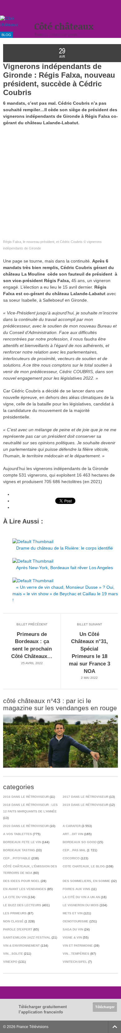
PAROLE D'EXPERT (17, 929)
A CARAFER (72, 826)
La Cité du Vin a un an (81, 897)
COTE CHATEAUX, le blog (84, 866)
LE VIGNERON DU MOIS (81, 905)
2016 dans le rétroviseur (26, 796)
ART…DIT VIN (73, 834)
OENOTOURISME (75, 921)
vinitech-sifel (75, 961)
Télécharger (104, 1007)
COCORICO (71, 858)
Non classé (13, 921)
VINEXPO (10, 961)
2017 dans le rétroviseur (85, 796)
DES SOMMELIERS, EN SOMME (86, 881)
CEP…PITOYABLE (16, 858)
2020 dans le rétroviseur (26, 826)
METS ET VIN (73, 913)
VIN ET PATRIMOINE (78, 945)
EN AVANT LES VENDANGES (24, 889)
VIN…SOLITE (13, 953)
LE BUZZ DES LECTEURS (22, 905)
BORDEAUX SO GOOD (79, 842)
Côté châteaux (63, 26)
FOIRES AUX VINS (76, 889)
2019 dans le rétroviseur (85, 805)
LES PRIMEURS (15, 913)
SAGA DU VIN (73, 929)
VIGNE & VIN (72, 937)
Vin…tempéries (76, 953)
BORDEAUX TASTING (19, 850)
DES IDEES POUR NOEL (21, 881)
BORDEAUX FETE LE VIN (22, 842)
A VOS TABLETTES (17, 834)
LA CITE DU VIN (15, 897)
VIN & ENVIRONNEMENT (21, 945)
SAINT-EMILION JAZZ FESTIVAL (27, 937)
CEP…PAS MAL (74, 850)
